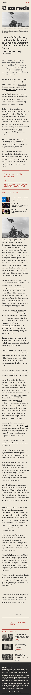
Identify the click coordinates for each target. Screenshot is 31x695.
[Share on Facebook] (10, 614)
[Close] (29, 665)
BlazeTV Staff (19, 659)
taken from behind (11, 388)
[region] (15, 678)
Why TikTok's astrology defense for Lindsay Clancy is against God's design (19, 211)
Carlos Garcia (18, 639)
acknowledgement (8, 326)
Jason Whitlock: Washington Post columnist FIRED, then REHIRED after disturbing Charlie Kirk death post (22, 656)
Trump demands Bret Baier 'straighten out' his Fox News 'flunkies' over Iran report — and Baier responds (22, 636)
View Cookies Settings (15, 691)
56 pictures (17, 395)
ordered (4, 157)
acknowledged (19, 310)
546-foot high (11, 89)
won (13, 301)
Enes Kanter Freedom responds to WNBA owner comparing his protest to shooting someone (19, 205)
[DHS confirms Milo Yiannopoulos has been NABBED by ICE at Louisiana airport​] (7, 647)
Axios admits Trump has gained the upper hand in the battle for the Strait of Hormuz (20, 199)
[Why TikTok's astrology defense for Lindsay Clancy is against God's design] (6, 211)
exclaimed (5, 144)
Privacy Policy (20, 184)
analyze (19, 400)
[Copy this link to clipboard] (20, 614)
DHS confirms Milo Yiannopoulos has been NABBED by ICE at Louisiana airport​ (21, 646)
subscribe (5, 2)
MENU (27, 2)
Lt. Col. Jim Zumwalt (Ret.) (11, 52)
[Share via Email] (17, 614)
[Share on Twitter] (14, 614)
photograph (22, 84)
